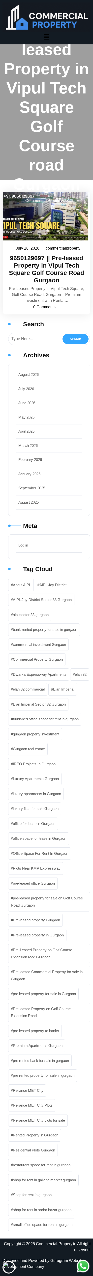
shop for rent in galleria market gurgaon (44, 1180)
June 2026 (26, 403)
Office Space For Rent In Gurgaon (40, 853)
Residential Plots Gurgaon (34, 1150)
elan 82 (81, 674)
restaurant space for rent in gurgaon (41, 1165)
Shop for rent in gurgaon (32, 1195)
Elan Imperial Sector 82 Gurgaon (39, 704)
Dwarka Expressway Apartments (39, 674)
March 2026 (28, 445)
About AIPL (22, 585)
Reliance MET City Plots (33, 1105)
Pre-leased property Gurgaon (36, 920)
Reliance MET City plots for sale (39, 1120)
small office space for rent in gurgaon (42, 1224)
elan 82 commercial (29, 689)
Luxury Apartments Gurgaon (36, 779)
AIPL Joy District (52, 585)
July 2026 (26, 389)
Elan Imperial (63, 689)
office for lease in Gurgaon (34, 823)
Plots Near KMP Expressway (37, 868)
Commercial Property (43, 201)
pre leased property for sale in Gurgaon (44, 994)
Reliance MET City (28, 1090)
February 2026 (30, 459)
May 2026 (26, 417)
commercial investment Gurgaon (39, 644)
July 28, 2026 (28, 247)
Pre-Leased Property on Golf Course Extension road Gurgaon (41, 953)
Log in (23, 545)
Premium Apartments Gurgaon (37, 1045)
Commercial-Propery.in (56, 1244)
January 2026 (29, 474)
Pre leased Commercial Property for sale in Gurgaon (47, 975)
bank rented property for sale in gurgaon (45, 629)
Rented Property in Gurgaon (35, 1135)
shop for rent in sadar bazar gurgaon (42, 1210)
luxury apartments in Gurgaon (37, 794)
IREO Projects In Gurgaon (34, 764)
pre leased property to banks (36, 1031)
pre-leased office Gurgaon (34, 883)
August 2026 (28, 374)
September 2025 (31, 488)
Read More (44, 216)
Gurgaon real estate (29, 749)
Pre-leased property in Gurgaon (38, 935)
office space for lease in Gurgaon (39, 838)
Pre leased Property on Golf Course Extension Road (41, 1012)
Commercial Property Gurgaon (38, 659)
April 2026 (26, 431)
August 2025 (28, 502)
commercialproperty (63, 247)
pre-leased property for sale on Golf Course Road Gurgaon (47, 901)
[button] (46, 37)
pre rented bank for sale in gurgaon (41, 1060)
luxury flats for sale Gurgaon (36, 808)
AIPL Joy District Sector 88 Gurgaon (42, 600)
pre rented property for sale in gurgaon (43, 1075)
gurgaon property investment (36, 734)
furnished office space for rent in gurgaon (46, 719)
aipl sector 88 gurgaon (31, 615)
